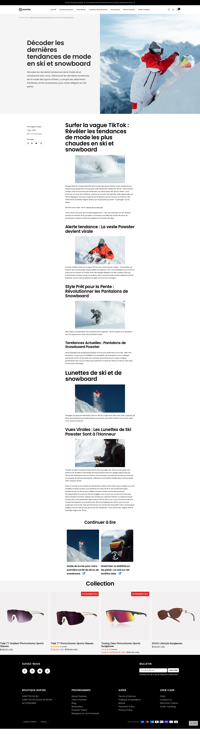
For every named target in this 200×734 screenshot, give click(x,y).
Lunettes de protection (98, 9)
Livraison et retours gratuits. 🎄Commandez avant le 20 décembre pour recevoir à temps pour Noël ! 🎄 (100, 3)
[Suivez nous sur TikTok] (47, 671)
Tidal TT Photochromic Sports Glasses (72, 643)
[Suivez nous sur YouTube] (39, 671)
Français (43, 722)
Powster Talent (79, 710)
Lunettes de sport (66, 9)
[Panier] (178, 10)
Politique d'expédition (129, 699)
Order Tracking (143, 9)
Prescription (81, 9)
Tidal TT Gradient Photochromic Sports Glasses (22, 645)
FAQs (162, 696)
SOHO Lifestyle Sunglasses (167, 643)
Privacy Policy (125, 710)
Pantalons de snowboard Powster (83, 353)
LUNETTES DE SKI (30, 696)
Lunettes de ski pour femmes (78, 478)
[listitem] (28, 143)
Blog (26, 18)
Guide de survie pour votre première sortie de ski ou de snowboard (83, 570)
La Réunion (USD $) (29, 722)
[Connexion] (173, 10)
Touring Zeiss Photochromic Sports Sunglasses (120, 645)
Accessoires (115, 9)
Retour (121, 703)
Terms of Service (127, 696)
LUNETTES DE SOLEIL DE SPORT (37, 699)
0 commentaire (36, 134)
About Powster (129, 9)
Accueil (53, 9)
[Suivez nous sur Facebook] (24, 671)
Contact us (166, 699)
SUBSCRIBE (173, 670)
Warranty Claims (169, 703)
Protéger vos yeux (72, 415)
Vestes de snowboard (94, 207)
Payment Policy (126, 706)
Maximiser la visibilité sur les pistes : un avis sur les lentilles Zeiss (115, 570)
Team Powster (79, 699)
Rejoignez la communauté (85, 713)
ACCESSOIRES (29, 703)
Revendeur (77, 706)
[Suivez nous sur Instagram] (32, 671)
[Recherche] (169, 10)
